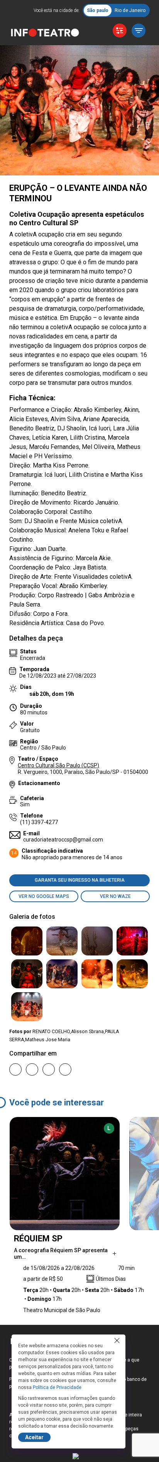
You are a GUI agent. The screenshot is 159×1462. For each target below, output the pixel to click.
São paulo (97, 10)
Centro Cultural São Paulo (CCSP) (58, 765)
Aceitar (34, 1437)
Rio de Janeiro (130, 10)
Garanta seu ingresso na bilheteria (80, 880)
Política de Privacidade (57, 1387)
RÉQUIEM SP (38, 1238)
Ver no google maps (44, 896)
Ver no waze (115, 896)
